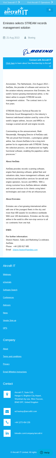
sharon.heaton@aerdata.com (25, 250)
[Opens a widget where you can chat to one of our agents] (45, 453)
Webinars (7, 274)
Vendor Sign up (9, 320)
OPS (5, 328)
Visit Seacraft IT (10, 2)
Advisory (7, 305)
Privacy (6, 364)
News (5, 313)
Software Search (10, 290)
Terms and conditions (12, 356)
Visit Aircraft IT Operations (39, 2)
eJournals (7, 282)
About (5, 349)
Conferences (8, 297)
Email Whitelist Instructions (15, 372)
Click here (10, 63)
